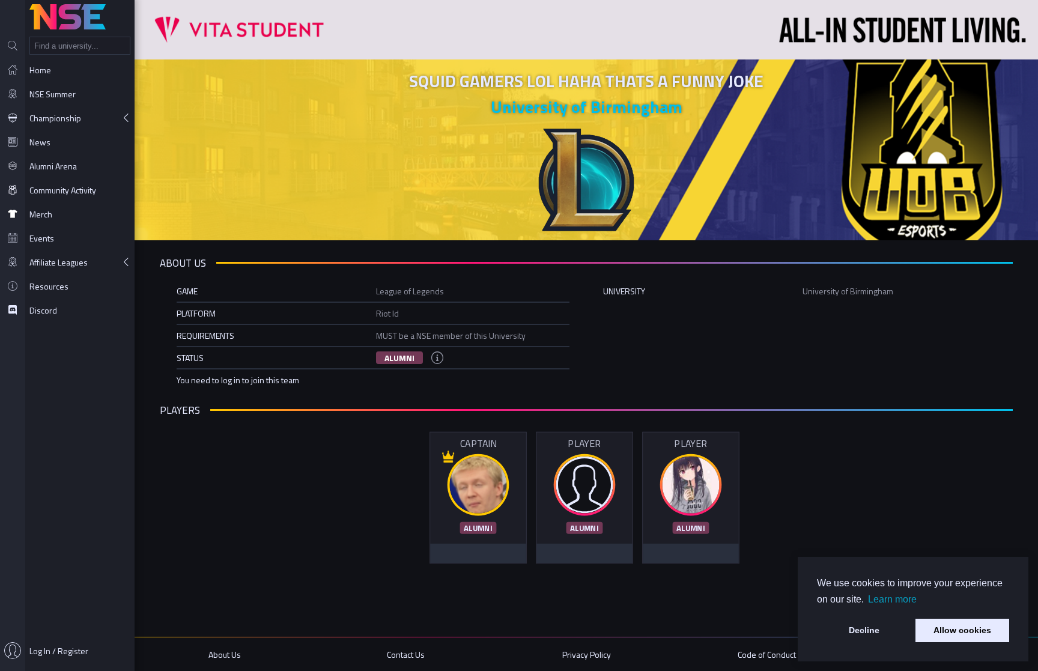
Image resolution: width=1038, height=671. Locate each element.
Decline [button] (864, 630)
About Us (224, 654)
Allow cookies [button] (962, 630)
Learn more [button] (892, 599)
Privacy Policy (586, 654)
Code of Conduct (767, 654)
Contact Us (406, 654)
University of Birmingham (586, 107)
